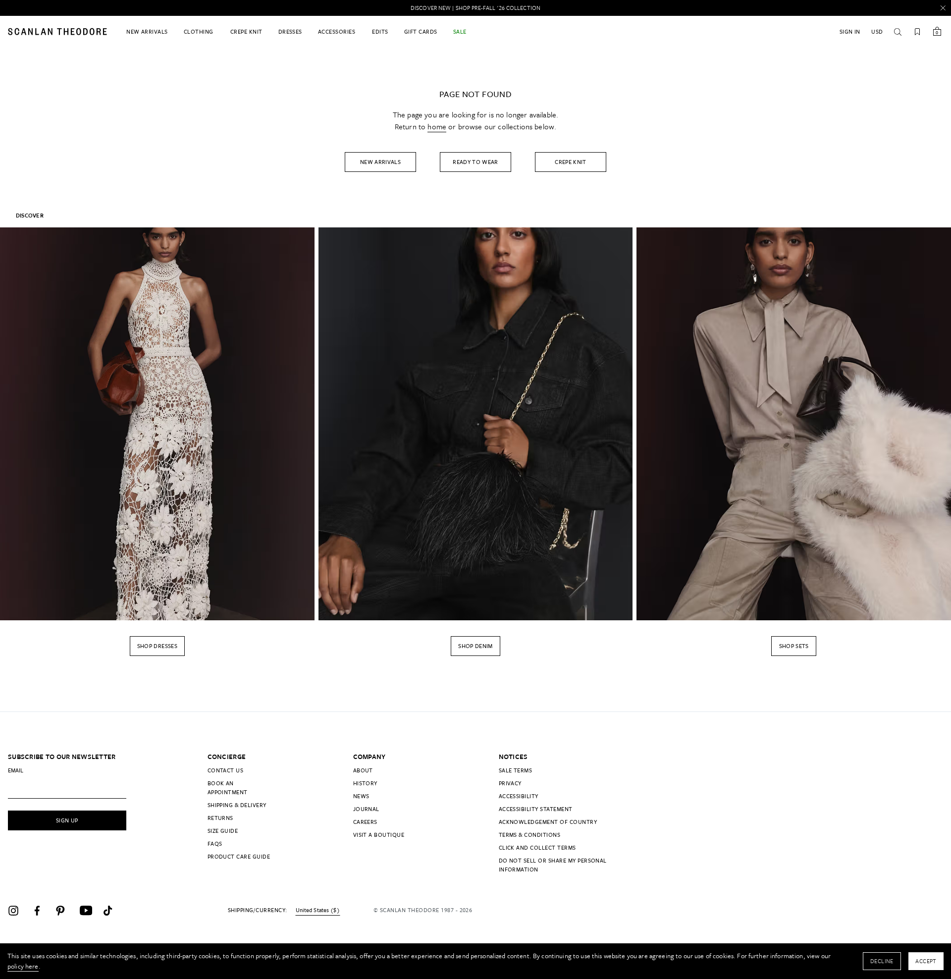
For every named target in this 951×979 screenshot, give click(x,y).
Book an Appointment (228, 787)
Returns (220, 818)
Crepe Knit (570, 162)
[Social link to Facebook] (42, 911)
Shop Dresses (157, 646)
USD (877, 31)
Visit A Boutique (379, 834)
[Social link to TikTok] (113, 911)
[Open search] (897, 32)
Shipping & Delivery (237, 805)
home (436, 126)
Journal (366, 809)
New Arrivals (380, 162)
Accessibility (518, 796)
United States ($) (318, 910)
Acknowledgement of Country (548, 821)
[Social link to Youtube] (89, 911)
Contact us (226, 770)
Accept (926, 961)
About (363, 770)
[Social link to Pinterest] (65, 911)
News (361, 796)
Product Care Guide (239, 856)
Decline (882, 961)
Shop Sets (794, 646)
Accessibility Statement (536, 809)
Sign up (67, 820)
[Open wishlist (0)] (917, 32)
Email (15, 770)
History (365, 783)
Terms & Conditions (530, 834)
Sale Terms (515, 770)
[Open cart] (937, 32)
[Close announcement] (943, 8)
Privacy (510, 783)
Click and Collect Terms (537, 847)
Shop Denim (475, 646)
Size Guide (223, 830)
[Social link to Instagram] (18, 911)
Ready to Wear (475, 162)
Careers (365, 821)
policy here (23, 966)
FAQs (215, 843)
